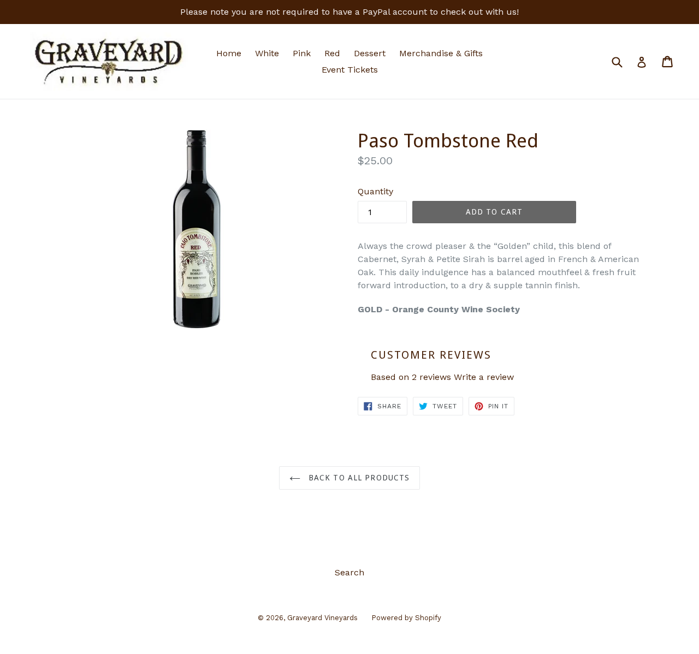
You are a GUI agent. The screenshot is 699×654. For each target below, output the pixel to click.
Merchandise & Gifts (441, 53)
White (267, 53)
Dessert (370, 53)
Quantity (375, 191)
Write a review (484, 377)
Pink (302, 53)
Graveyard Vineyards (322, 618)
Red (332, 53)
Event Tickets (350, 69)
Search (349, 572)
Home (228, 53)
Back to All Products (358, 477)
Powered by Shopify (406, 618)
